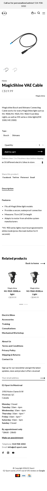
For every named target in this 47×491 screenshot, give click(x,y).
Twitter (15, 177)
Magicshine (40, 96)
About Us (6, 341)
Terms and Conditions (12, 346)
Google (42, 471)
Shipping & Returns (11, 354)
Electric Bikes (8, 315)
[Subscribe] (42, 378)
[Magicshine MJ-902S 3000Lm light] (12, 277)
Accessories (8, 319)
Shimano (16, 135)
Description (7, 188)
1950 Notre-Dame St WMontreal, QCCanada (12, 394)
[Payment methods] (17, 476)
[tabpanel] (23, 43)
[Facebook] (3, 453)
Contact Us (7, 359)
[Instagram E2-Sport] (8, 453)
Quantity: (9, 145)
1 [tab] (21, 304)
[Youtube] (13, 453)
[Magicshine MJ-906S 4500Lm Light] (34, 277)
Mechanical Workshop (13, 333)
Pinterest (24, 177)
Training (6, 324)
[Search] (38, 13)
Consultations (9, 328)
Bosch (6, 135)
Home (4, 81)
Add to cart (10, 152)
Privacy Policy (9, 350)
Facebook (7, 177)
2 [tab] (26, 304)
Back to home (32, 263)
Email (32, 177)
